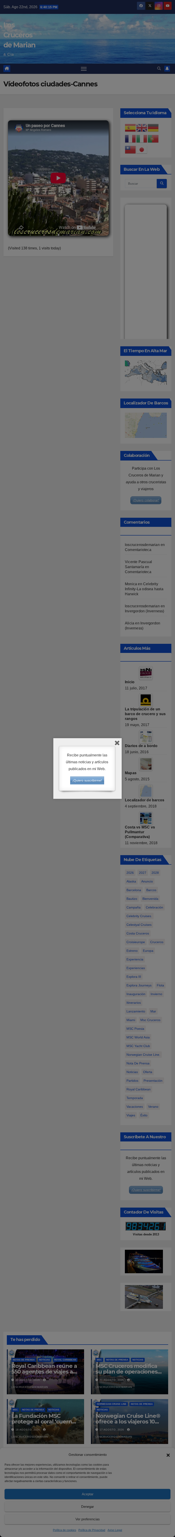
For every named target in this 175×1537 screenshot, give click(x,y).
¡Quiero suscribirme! (87, 780)
